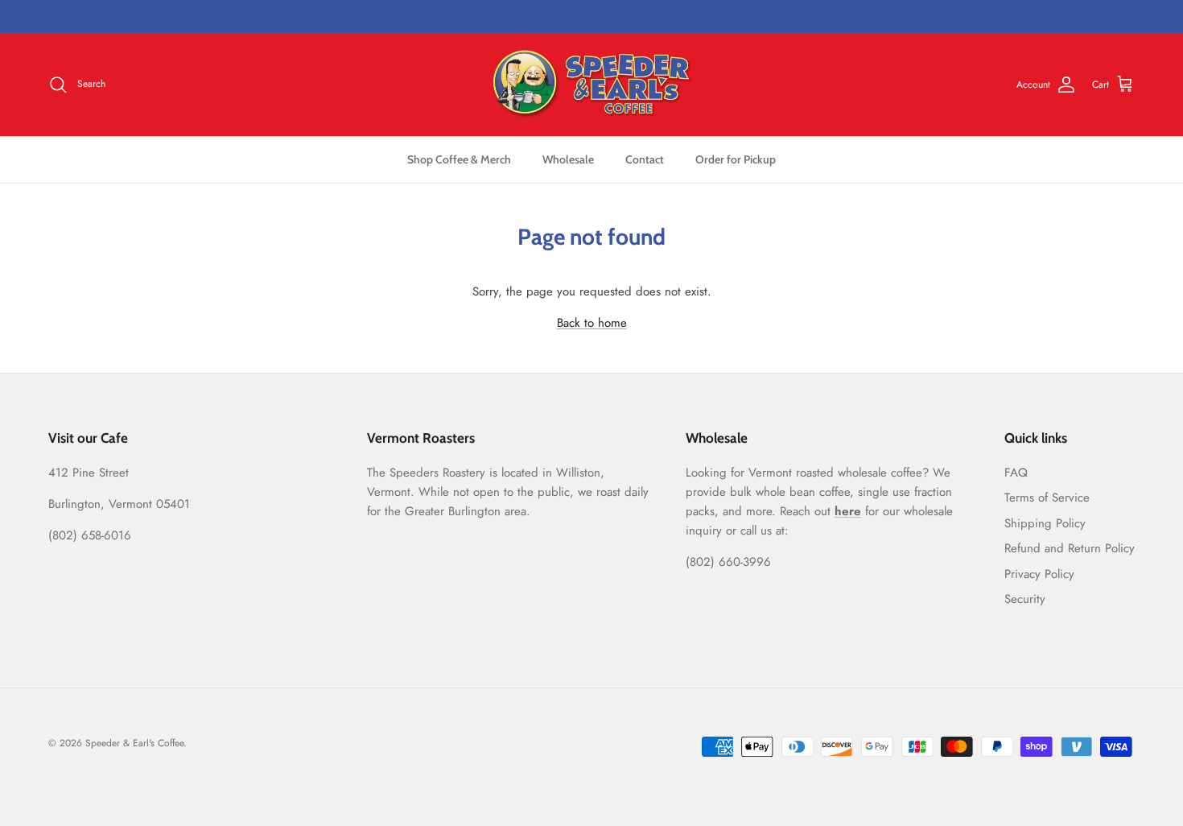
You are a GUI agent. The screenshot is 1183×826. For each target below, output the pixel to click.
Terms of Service (1047, 497)
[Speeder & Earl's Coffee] (591, 85)
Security (1024, 599)
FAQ (1016, 472)
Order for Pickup (735, 159)
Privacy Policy (1039, 574)
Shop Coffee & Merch (459, 159)
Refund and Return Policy (1069, 548)
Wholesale (568, 159)
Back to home (592, 323)
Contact (644, 159)
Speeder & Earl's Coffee (134, 743)
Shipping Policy (1045, 523)
